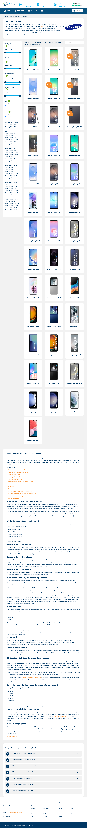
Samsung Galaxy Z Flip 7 (11, 188)
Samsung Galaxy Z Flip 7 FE (12, 203)
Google (60, 813)
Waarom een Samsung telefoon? (16, 470)
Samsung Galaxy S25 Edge (11, 173)
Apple (60, 805)
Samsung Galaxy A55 (10, 159)
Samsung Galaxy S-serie (14, 477)
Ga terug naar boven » (12, 736)
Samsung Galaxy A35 (10, 178)
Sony (72, 813)
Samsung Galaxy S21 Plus (11, 212)
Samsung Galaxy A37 (10, 167)
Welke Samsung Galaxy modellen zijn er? (18, 472)
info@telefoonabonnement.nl (14, 812)
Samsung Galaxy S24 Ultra (11, 190)
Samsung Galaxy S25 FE (11, 165)
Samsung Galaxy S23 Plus (11, 210)
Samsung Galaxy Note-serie (15, 479)
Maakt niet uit (11, 106)
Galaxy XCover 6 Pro (74, 298)
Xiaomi (60, 816)
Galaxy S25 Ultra (33, 155)
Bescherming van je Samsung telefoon (18, 496)
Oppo (72, 816)
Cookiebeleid (46, 808)
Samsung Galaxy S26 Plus (11, 154)
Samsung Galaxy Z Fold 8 (11, 144)
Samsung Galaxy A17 (10, 161)
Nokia (72, 808)
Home (6, 16)
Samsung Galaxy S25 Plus (11, 152)
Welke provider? (12, 484)
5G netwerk (11, 486)
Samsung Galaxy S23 (10, 163)
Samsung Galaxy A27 (10, 135)
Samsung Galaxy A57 (10, 148)
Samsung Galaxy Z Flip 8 (11, 137)
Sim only (33, 808)
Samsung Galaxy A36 (10, 156)
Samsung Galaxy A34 (10, 171)
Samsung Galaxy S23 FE (11, 207)
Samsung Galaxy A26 (10, 150)
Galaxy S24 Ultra (74, 326)
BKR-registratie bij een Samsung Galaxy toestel (20, 491)
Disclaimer (46, 813)
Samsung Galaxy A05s (10, 201)
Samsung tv (43, 26)
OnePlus (60, 811)
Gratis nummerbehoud (14, 489)
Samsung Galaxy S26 (10, 141)
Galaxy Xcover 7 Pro (54, 355)
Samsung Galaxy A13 (10, 214)
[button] (20, 11)
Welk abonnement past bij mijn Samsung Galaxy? (20, 481)
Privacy (45, 811)
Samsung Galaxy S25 (10, 133)
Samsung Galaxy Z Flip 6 (11, 180)
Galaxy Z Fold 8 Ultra (74, 70)
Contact (45, 805)
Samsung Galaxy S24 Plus (11, 205)
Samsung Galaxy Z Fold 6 (11, 199)
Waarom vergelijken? (13, 498)
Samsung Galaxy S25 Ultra (11, 146)
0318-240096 (11, 810)
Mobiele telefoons (15, 16)
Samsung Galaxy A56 (10, 127)
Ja (8, 103)
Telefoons (33, 805)
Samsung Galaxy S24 (10, 169)
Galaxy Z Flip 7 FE (54, 383)
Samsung (61, 808)
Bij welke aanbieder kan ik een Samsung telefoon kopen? (22, 493)
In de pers (33, 816)
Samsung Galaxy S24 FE (11, 176)
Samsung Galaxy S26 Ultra (11, 139)
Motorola (73, 805)
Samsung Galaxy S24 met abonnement (31, 677)
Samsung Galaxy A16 (10, 124)
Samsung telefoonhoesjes (61, 716)
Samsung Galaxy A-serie (14, 474)
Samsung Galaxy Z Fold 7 (11, 193)
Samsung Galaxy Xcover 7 (11, 186)
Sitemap (45, 816)
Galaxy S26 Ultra (33, 127)
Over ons (33, 813)
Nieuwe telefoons (34, 811)
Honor (72, 811)
